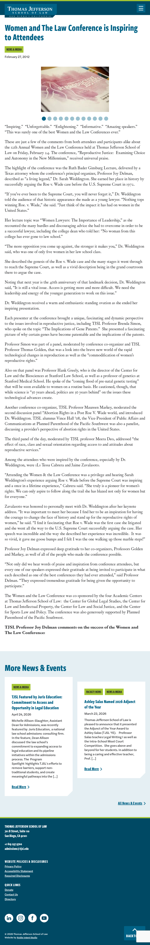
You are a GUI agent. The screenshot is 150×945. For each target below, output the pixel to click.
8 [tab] (83, 118)
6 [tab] (72, 118)
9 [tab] (89, 118)
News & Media (14, 49)
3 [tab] (55, 118)
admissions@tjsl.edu (17, 848)
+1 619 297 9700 (13, 844)
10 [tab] (95, 118)
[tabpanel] (75, 89)
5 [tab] (66, 118)
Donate (9, 890)
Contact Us (11, 894)
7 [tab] (78, 118)
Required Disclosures (17, 876)
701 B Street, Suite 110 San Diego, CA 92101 (17, 833)
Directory (10, 899)
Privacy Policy (13, 866)
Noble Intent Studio (27, 937)
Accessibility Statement (19, 871)
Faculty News (93, 692)
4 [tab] (61, 118)
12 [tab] (106, 118)
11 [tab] (100, 118)
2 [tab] (49, 118)
